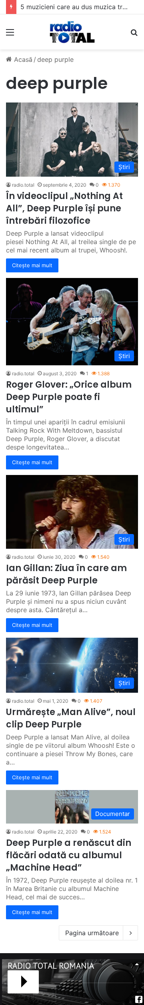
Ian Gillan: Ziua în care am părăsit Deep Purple (66, 574)
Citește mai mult (32, 265)
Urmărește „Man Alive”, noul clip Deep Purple (71, 718)
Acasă (22, 59)
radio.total (23, 185)
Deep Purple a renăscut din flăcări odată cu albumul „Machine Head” (68, 855)
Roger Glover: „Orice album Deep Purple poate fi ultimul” (69, 397)
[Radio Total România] (72, 32)
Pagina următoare (92, 933)
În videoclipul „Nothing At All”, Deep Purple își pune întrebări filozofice (64, 208)
